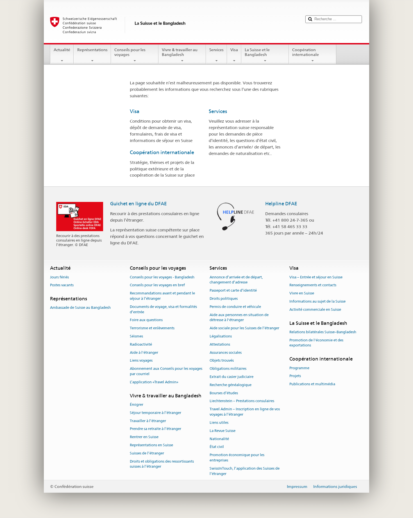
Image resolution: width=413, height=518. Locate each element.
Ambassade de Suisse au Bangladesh (80, 308)
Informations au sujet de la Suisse (317, 301)
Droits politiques (224, 298)
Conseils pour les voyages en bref (157, 285)
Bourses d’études (224, 393)
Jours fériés (59, 277)
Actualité (62, 50)
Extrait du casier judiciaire (231, 377)
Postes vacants (62, 285)
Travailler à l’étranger (148, 421)
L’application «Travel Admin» (154, 382)
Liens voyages (141, 361)
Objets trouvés (222, 361)
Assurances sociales (226, 352)
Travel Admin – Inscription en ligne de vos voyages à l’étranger (245, 412)
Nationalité (219, 439)
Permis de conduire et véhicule (235, 307)
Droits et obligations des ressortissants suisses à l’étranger (162, 464)
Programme (299, 368)
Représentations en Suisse (151, 445)
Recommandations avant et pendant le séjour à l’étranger (162, 296)
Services (216, 50)
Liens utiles (219, 422)
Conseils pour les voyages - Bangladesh (162, 277)
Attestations (220, 344)
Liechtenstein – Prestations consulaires (242, 401)
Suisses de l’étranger (147, 453)
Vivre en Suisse (301, 293)
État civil (217, 447)
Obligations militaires (228, 368)
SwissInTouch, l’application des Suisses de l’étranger (245, 471)
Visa (234, 50)
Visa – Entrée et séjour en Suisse (315, 277)
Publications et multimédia (312, 384)
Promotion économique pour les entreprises (237, 457)
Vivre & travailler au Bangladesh (180, 52)
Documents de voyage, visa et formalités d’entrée (163, 309)
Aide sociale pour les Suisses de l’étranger (244, 328)
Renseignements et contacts (312, 285)
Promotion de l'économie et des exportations (316, 343)
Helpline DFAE (281, 203)
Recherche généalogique (230, 385)
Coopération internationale (305, 52)
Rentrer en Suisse (144, 437)
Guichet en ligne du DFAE (138, 203)
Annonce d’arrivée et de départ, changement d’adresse (236, 280)
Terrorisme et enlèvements (152, 328)
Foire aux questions (146, 320)
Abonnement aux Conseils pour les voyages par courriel (166, 371)
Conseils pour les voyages (130, 52)
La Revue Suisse (222, 431)
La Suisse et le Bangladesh (257, 52)
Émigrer (136, 404)
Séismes (136, 336)
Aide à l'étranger (144, 352)
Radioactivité (141, 344)
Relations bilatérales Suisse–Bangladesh (322, 332)
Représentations (92, 50)
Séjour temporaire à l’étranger (155, 413)
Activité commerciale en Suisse (315, 309)
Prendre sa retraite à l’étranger (155, 429)
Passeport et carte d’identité (233, 290)
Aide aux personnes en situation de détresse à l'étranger (239, 317)
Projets (295, 376)
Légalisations (221, 336)
